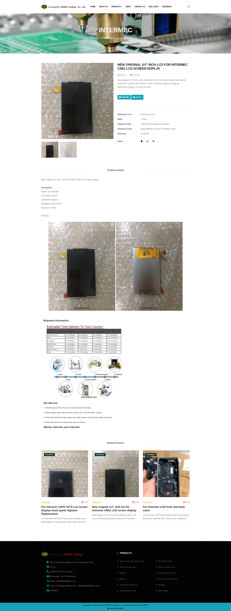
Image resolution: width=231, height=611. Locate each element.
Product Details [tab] (115, 170)
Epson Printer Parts (166, 567)
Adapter (161, 584)
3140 (187, 502)
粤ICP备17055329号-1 (115, 608)
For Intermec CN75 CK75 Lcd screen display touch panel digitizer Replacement (64, 510)
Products (116, 7)
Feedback (167, 7)
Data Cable (163, 590)
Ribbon (123, 573)
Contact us (139, 7)
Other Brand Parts (128, 590)
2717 (85, 502)
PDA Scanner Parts (119, 38)
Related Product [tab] (115, 442)
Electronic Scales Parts (168, 579)
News (128, 7)
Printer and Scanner (167, 573)
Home (93, 7)
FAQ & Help (154, 7)
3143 (136, 502)
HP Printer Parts (165, 561)
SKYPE (138, 97)
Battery (123, 579)
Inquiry (125, 97)
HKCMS (145, 605)
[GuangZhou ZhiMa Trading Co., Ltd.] (64, 7)
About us (103, 7)
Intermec (122, 75)
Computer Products (128, 584)
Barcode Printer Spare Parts (132, 561)
